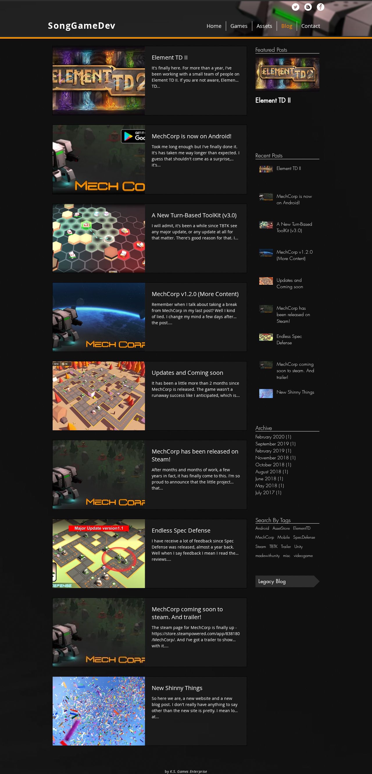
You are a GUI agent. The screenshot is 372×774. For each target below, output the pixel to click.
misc (286, 555)
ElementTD (301, 528)
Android (262, 528)
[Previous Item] (264, 73)
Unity (298, 546)
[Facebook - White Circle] (320, 7)
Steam (260, 546)
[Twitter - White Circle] (295, 7)
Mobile (284, 537)
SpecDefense (304, 537)
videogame (303, 555)
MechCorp (264, 537)
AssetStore (281, 528)
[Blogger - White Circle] (308, 7)
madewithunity (267, 555)
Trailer (286, 546)
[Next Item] (310, 73)
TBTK (273, 546)
